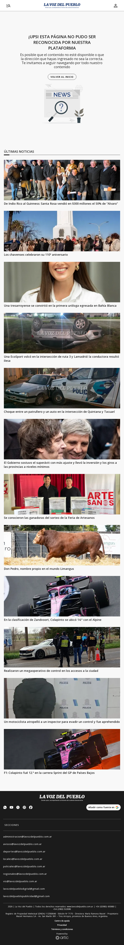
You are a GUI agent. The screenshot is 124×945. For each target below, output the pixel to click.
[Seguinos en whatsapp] (5, 808)
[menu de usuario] (115, 5)
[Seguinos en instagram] (24, 808)
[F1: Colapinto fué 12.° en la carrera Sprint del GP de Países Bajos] (62, 749)
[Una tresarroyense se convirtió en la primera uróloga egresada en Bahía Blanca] (62, 282)
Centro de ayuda (62, 921)
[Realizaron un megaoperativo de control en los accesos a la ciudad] (62, 647)
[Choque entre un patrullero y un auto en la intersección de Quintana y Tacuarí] (62, 388)
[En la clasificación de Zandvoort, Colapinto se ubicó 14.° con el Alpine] (62, 596)
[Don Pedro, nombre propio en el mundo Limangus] (62, 545)
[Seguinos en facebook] (31, 808)
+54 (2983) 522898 (62, 909)
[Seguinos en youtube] (11, 808)
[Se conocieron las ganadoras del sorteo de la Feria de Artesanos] (62, 494)
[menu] (23, 5)
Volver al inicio (62, 76)
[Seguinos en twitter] (18, 808)
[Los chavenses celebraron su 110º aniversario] (62, 231)
